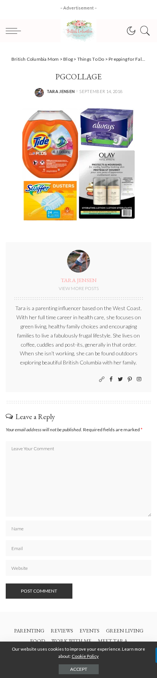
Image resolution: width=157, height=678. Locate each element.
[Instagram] (139, 379)
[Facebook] (111, 379)
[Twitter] (120, 379)
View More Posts (79, 288)
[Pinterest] (130, 379)
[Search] (143, 30)
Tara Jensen (60, 91)
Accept (78, 669)
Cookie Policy (85, 656)
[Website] (101, 379)
